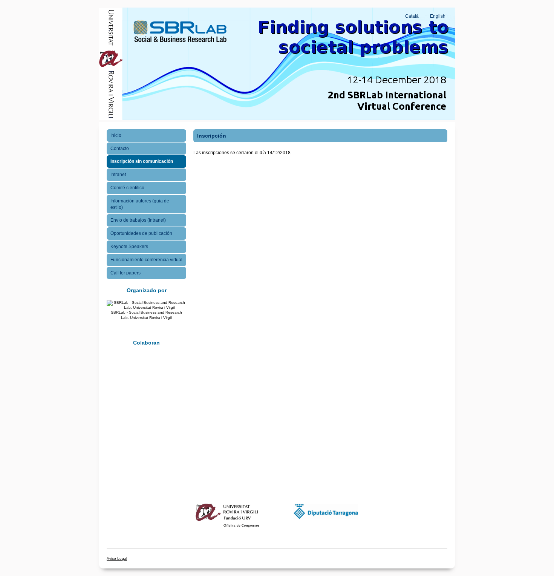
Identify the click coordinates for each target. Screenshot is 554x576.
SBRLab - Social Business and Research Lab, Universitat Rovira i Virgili (146, 314)
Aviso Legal (117, 558)
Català (412, 16)
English (437, 16)
